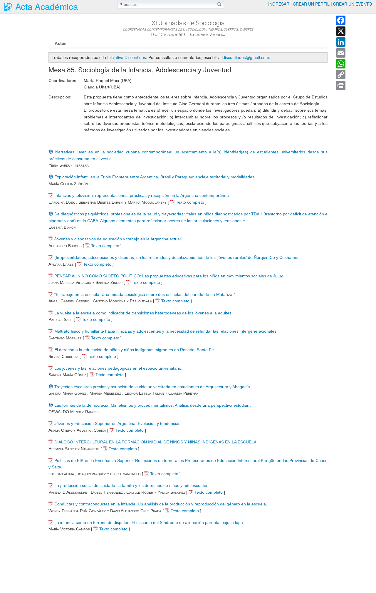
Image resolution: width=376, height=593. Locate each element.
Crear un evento (352, 4)
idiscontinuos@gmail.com (245, 57)
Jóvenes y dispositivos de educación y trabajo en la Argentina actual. (118, 239)
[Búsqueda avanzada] (121, 4)
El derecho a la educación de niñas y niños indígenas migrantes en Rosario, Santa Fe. (134, 349)
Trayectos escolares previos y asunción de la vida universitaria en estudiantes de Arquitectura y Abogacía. (152, 386)
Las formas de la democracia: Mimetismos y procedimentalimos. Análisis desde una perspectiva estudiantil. (154, 405)
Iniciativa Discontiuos (126, 57)
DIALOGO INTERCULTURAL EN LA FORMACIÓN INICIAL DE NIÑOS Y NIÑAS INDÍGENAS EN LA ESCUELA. (156, 442)
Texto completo (189, 202)
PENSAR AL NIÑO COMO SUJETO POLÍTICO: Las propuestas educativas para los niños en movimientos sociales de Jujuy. (169, 276)
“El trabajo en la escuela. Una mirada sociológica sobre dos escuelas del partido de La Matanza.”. (145, 294)
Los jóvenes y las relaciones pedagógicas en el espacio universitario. (118, 368)
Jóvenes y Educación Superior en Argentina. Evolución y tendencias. (118, 423)
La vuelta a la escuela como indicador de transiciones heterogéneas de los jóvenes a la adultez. (143, 313)
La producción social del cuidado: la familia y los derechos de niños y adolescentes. (131, 485)
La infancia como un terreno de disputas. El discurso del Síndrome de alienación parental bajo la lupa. (149, 522)
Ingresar (278, 4)
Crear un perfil (311, 4)
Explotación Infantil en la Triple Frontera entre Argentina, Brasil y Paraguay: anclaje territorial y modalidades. (155, 177)
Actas (60, 43)
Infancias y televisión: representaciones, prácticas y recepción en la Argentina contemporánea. (142, 195)
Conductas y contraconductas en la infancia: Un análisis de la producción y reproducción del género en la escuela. (160, 504)
